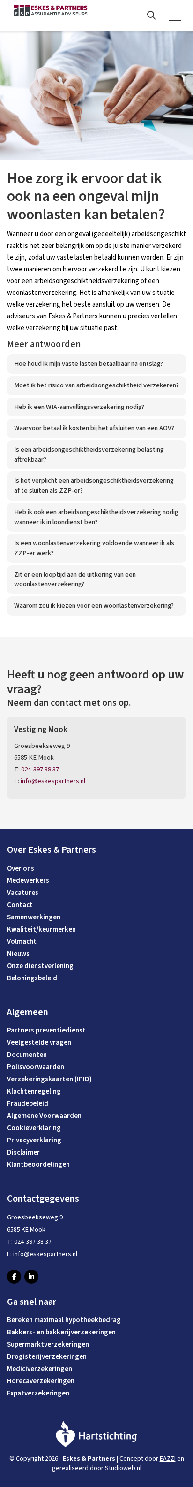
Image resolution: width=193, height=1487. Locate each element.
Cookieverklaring (34, 1128)
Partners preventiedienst (46, 1030)
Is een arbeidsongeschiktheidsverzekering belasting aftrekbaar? (89, 454)
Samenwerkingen (33, 917)
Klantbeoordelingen (38, 1165)
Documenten (27, 1055)
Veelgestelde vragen (39, 1043)
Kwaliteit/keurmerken (41, 929)
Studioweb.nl (123, 1468)
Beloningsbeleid (32, 978)
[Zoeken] (151, 15)
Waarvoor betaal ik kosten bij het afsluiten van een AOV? (94, 428)
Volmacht (22, 942)
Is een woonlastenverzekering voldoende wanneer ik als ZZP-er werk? (94, 548)
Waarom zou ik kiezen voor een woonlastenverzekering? (94, 605)
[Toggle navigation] (175, 15)
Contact (20, 905)
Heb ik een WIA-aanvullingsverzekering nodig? (79, 407)
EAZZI (168, 1459)
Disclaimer (23, 1152)
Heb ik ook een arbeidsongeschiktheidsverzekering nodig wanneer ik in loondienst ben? (96, 517)
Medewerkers (28, 881)
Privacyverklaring (34, 1140)
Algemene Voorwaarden (44, 1116)
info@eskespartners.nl (53, 781)
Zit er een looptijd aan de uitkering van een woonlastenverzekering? (75, 579)
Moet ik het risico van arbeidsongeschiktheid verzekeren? (96, 385)
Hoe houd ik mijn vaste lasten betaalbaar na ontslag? (88, 364)
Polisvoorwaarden (35, 1067)
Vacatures (22, 893)
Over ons (20, 868)
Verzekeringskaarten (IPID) (49, 1079)
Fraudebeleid (27, 1104)
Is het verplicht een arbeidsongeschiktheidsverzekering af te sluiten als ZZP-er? (94, 485)
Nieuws (18, 954)
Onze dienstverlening (40, 966)
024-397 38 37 (40, 769)
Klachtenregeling (34, 1091)
